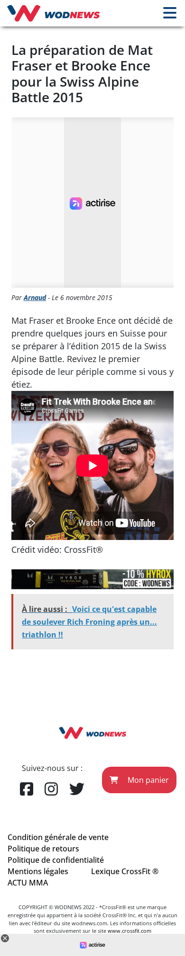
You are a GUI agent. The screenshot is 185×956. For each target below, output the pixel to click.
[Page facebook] (26, 789)
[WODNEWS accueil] (53, 13)
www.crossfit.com (129, 930)
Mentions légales (38, 871)
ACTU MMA (28, 882)
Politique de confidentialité (56, 860)
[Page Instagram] (51, 789)
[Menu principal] (169, 13)
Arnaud (35, 297)
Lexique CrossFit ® (124, 871)
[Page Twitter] (76, 789)
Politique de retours (43, 848)
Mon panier (147, 780)
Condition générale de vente (58, 837)
